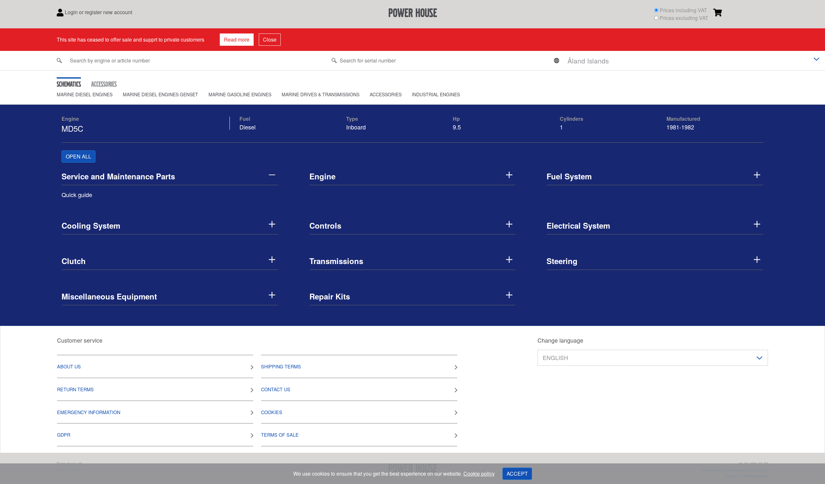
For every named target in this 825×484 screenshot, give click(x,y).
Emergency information (88, 412)
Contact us (275, 389)
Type (352, 118)
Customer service (79, 340)
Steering (562, 260)
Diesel (247, 127)
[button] (90, 94)
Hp (456, 118)
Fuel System (569, 176)
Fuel (244, 118)
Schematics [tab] (69, 84)
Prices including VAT (683, 10)
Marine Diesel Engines (84, 94)
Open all (78, 156)
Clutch (74, 260)
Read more (236, 39)
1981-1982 (680, 127)
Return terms (75, 389)
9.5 (457, 127)
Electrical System (578, 225)
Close (270, 39)
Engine (70, 118)
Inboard (356, 127)
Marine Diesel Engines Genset (160, 94)
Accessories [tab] (104, 84)
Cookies (271, 412)
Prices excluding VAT (684, 18)
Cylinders (571, 118)
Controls (325, 225)
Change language (560, 340)
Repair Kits (329, 296)
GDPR (63, 434)
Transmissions (336, 260)
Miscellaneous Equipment (109, 296)
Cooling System (91, 225)
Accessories (386, 94)
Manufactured (683, 118)
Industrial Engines (436, 94)
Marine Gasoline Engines (240, 94)
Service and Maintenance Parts (118, 176)
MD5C (72, 128)
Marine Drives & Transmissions (320, 94)
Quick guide (77, 194)
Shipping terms (281, 366)
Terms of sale (280, 434)
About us (69, 366)
